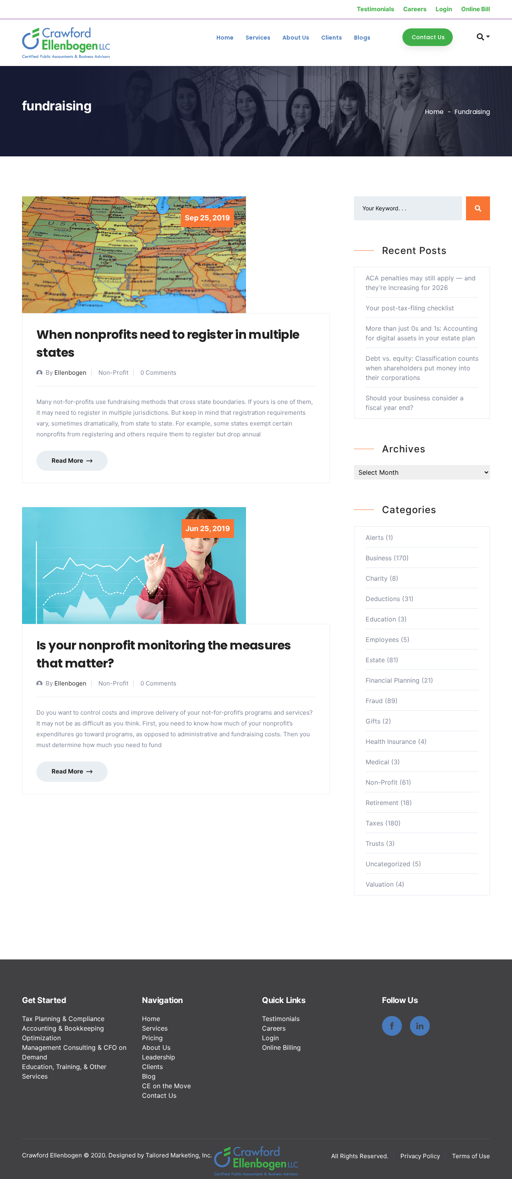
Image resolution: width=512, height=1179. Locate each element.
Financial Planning (393, 680)
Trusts (375, 843)
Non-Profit (382, 782)
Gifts (373, 721)
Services (258, 38)
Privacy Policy (420, 1156)
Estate (375, 660)
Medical (377, 762)
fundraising (472, 111)
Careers (414, 9)
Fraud (374, 701)
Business (379, 558)
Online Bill (475, 9)
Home (225, 38)
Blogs (362, 38)
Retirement (382, 803)
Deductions (383, 599)
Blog (149, 1076)
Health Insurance (391, 741)
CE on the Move (166, 1086)
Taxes (374, 823)
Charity (377, 578)
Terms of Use (471, 1156)
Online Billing (281, 1047)
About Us (295, 38)
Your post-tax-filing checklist (410, 308)
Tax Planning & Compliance (63, 1019)
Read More (68, 460)
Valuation (380, 884)
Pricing (152, 1038)
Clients (331, 38)
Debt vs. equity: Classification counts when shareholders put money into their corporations (422, 368)
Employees (382, 639)
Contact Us (159, 1095)
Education (381, 619)
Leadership (158, 1057)
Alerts (375, 538)
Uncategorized (388, 864)
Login (444, 9)
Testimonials (375, 9)
